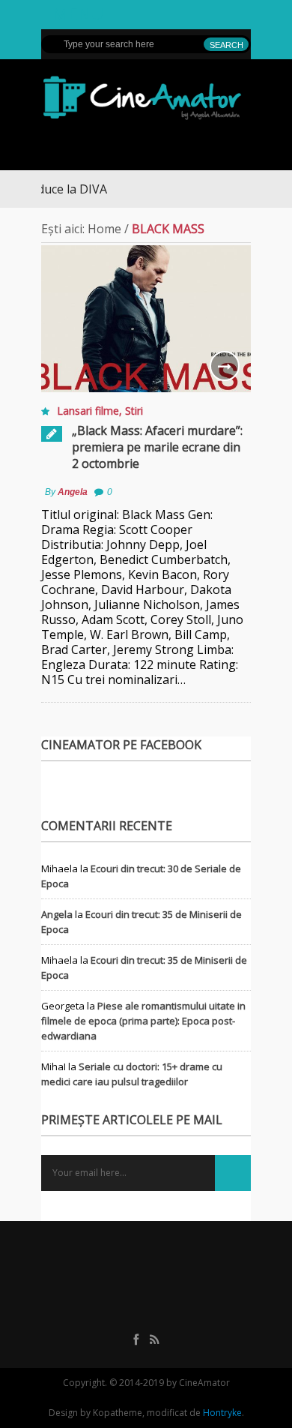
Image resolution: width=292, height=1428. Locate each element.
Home (104, 228)
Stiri (134, 411)
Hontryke (222, 1412)
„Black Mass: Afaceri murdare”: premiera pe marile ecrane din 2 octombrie (157, 447)
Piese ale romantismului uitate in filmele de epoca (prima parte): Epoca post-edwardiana (143, 1020)
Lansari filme (88, 411)
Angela (73, 492)
